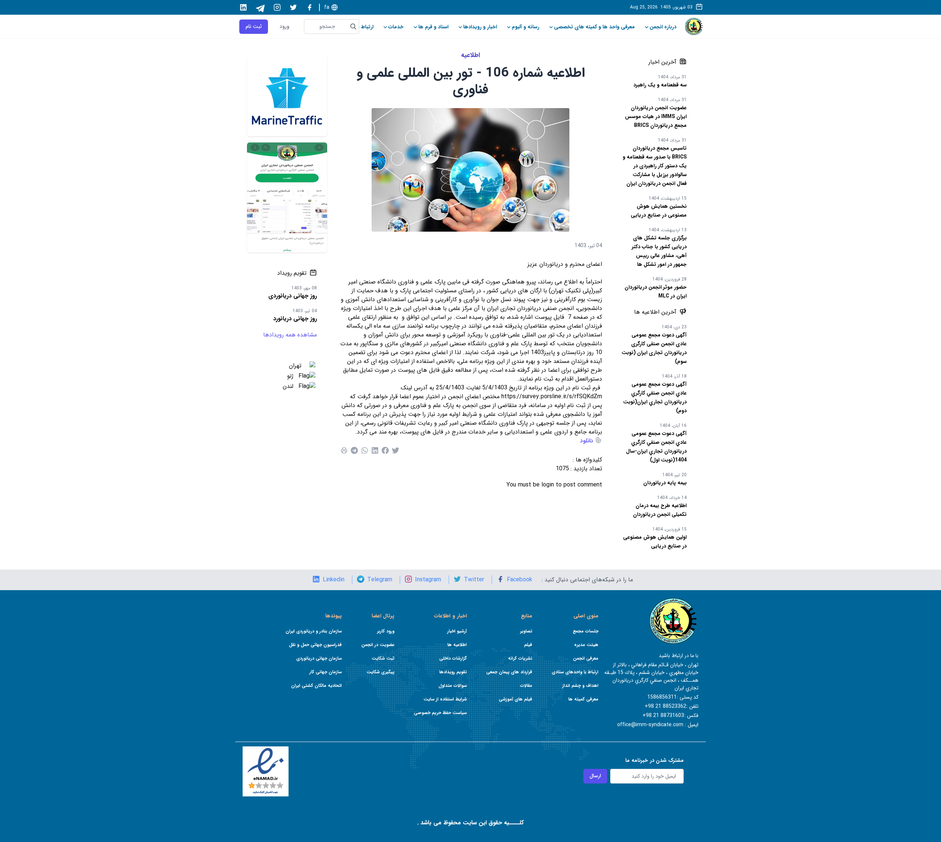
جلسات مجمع (585, 631)
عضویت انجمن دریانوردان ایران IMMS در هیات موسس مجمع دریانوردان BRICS (656, 116)
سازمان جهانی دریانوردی (319, 658)
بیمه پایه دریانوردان (665, 483)
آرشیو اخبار (457, 631)
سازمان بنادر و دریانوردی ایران (314, 631)
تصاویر (526, 631)
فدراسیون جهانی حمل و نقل (315, 644)
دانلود (586, 440)
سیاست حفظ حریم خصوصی (440, 712)
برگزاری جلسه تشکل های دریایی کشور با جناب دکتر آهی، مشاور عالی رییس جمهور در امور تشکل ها (659, 251)
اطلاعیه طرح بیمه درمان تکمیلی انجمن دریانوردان (660, 510)
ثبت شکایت (383, 658)
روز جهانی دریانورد (295, 318)
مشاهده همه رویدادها (290, 334)
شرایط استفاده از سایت (445, 699)
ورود (284, 27)
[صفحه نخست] (694, 26)
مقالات (526, 685)
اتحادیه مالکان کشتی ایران (316, 685)
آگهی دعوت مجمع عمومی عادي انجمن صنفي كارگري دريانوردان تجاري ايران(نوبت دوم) (655, 397)
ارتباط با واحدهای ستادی (575, 671)
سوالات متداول (453, 685)
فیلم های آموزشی (515, 699)
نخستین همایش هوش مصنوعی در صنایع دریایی (659, 210)
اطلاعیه (470, 55)
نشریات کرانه (520, 658)
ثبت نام (254, 26)
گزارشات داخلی (453, 658)
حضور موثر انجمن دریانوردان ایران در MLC (656, 291)
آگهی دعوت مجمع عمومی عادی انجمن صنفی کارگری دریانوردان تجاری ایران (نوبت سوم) (654, 348)
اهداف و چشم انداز (580, 685)
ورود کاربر (385, 631)
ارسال (595, 776)
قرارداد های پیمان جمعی (509, 671)
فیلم (528, 644)
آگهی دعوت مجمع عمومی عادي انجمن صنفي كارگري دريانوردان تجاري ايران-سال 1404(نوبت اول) (656, 446)
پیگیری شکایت (380, 671)
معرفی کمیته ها (583, 699)
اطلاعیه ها (457, 644)
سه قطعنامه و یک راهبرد (660, 85)
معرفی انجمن (585, 658)
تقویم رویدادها (453, 671)
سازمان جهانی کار (326, 671)
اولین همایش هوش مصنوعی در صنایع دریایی (655, 541)
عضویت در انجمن (377, 644)
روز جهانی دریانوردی (292, 295)
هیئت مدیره (586, 644)
